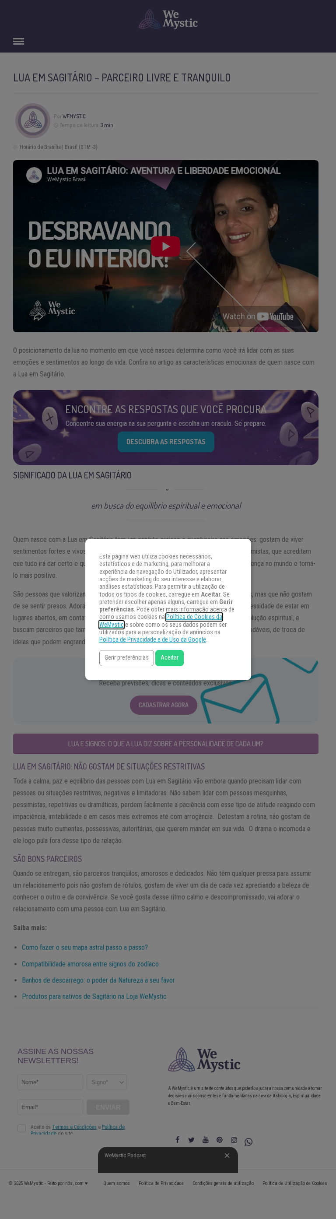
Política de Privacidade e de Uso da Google (152, 639)
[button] (126, 658)
